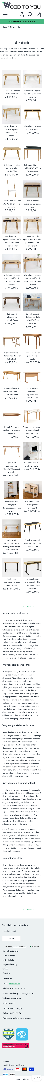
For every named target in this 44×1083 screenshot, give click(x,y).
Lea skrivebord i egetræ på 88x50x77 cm (32, 203)
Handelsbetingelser (10, 951)
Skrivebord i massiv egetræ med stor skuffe (32, 355)
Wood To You (19, 1065)
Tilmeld (11, 938)
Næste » (30, 606)
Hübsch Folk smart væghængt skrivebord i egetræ (12, 430)
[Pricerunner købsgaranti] (15, 1047)
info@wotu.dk (14, 983)
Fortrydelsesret (8, 955)
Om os (5, 968)
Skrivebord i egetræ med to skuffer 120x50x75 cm (12, 168)
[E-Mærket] (22, 1035)
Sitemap (5, 1061)
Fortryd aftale (8, 960)
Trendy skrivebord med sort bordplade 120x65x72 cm (32, 543)
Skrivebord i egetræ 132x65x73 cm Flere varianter (32, 93)
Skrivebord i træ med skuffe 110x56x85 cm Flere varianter (32, 168)
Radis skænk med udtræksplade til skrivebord (32, 504)
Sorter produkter (22, 1079)
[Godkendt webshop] (8, 1035)
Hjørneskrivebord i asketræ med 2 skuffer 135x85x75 (12, 355)
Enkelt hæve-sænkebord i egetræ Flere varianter (11, 582)
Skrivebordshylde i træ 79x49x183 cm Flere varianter (11, 203)
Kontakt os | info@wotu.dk (22, 21)
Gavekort (6, 973)
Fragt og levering (9, 964)
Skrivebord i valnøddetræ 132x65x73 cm (12, 317)
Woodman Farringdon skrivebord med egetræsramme (32, 430)
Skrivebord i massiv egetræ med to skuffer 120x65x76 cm (12, 391)
